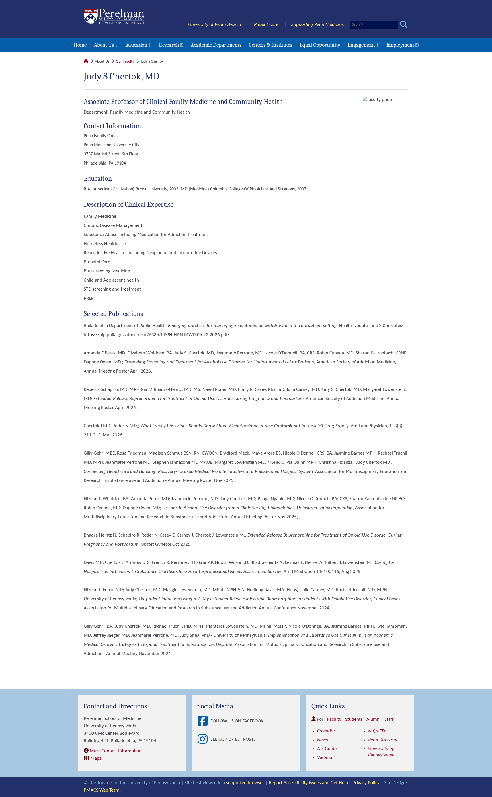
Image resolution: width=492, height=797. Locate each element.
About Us (104, 45)
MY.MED (376, 731)
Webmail (326, 757)
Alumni (373, 719)
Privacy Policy (366, 782)
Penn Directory (382, 740)
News (322, 740)
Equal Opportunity (320, 45)
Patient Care (266, 24)
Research (169, 45)
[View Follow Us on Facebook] (204, 721)
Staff (388, 719)
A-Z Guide (327, 748)
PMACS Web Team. (102, 790)
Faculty (334, 719)
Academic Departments (216, 45)
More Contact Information (116, 751)
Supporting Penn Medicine (317, 24)
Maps (95, 758)
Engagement (361, 45)
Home (80, 45)
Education (136, 45)
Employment (400, 45)
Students (354, 719)
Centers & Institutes (270, 45)
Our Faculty (125, 61)
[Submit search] (403, 24)
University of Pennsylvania (214, 24)
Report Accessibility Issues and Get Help (308, 782)
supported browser (244, 782)
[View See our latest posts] (204, 739)
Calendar (326, 731)
